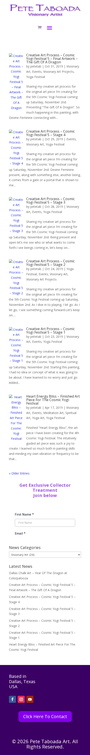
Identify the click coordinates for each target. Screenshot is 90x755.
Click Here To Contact (45, 716)
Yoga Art (38, 418)
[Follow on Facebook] (12, 699)
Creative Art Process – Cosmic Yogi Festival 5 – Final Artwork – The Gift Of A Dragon (52, 58)
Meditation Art (53, 413)
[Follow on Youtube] (29, 699)
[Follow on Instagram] (21, 699)
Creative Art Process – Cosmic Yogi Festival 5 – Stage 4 (50, 133)
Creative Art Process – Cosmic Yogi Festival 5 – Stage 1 (50, 330)
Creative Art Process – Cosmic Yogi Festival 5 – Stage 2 (50, 263)
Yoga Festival (35, 77)
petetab (35, 66)
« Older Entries (19, 473)
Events (37, 71)
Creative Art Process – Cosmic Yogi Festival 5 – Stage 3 (50, 200)
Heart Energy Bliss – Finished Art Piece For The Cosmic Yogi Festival (53, 400)
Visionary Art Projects (58, 71)
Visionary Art (35, 144)
